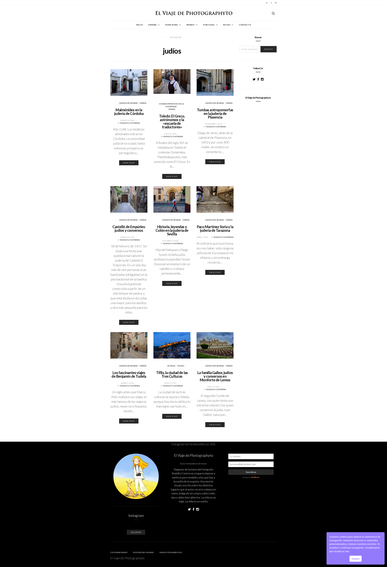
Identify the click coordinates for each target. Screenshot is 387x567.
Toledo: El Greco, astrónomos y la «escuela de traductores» (172, 121)
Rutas (226, 25)
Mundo (191, 25)
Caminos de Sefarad (128, 103)
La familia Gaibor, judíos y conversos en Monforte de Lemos (215, 376)
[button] (350, 551)
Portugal (209, 25)
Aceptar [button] (356, 558)
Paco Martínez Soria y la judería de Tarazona (215, 228)
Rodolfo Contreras (130, 123)
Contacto (245, 25)
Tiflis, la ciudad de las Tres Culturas (172, 374)
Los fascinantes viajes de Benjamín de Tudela (129, 374)
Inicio (139, 25)
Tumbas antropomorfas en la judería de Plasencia (215, 113)
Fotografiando (119, 552)
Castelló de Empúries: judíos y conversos (128, 228)
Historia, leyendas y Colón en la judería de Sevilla (172, 230)
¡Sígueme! (136, 532)
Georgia (171, 366)
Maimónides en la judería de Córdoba (128, 112)
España (152, 25)
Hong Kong (171, 25)
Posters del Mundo (143, 552)
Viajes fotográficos (170, 552)
